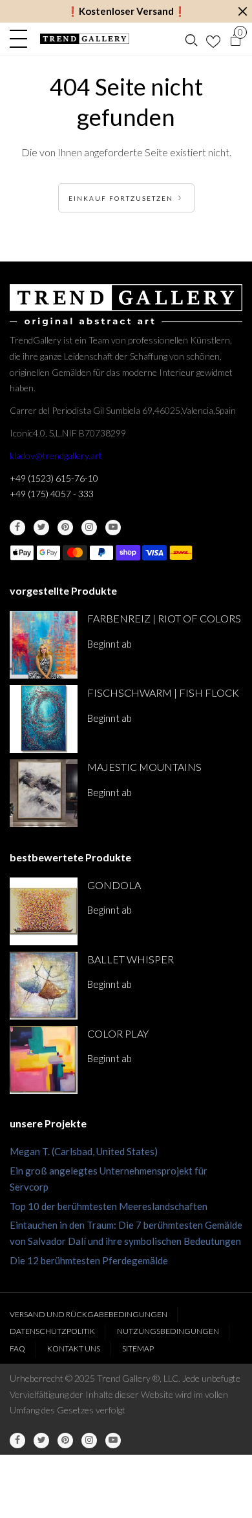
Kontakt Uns (73, 1348)
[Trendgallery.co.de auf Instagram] (89, 527)
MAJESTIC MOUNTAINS (144, 767)
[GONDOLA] (44, 911)
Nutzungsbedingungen (168, 1331)
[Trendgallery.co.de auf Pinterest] (65, 527)
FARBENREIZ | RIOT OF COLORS (164, 618)
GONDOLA (114, 885)
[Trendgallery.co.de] (85, 39)
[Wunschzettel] (213, 38)
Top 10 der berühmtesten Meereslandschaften (108, 1206)
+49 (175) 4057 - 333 (52, 493)
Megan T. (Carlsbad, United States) (84, 1151)
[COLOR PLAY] (44, 1060)
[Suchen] (191, 38)
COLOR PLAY (118, 1033)
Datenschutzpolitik (52, 1331)
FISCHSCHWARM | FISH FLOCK (163, 692)
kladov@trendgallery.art (56, 455)
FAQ (17, 1348)
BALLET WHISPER (130, 959)
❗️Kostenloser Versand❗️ (126, 11)
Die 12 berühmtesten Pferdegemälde (89, 1260)
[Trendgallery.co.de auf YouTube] (113, 527)
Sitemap (138, 1348)
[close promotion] (242, 11)
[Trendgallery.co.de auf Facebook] (17, 527)
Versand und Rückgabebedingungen (88, 1314)
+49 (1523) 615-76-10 (54, 478)
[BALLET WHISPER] (44, 986)
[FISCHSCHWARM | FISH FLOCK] (44, 719)
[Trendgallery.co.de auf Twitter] (41, 527)
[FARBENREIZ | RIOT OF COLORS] (44, 645)
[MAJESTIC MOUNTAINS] (44, 793)
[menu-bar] (22, 39)
